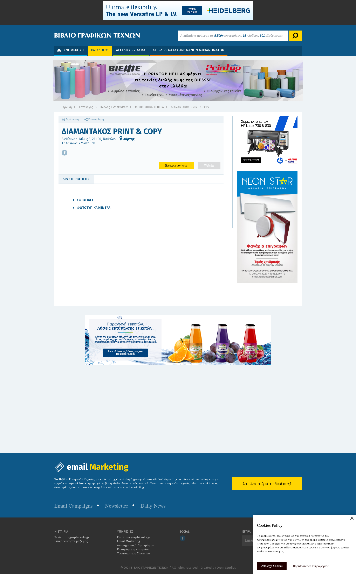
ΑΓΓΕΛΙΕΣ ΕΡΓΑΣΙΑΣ (131, 50)
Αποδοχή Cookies (271, 566)
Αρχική (67, 107)
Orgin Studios (226, 567)
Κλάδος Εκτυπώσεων (114, 107)
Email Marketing (128, 541)
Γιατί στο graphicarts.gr (133, 537)
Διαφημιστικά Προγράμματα (137, 545)
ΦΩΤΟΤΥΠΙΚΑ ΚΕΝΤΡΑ (149, 107)
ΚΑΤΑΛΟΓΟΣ (100, 50)
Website (209, 165)
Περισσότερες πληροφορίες (311, 566)
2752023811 (87, 143)
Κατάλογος (86, 107)
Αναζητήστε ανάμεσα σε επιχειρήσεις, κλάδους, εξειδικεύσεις (231, 35)
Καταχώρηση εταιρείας (133, 549)
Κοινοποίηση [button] (96, 119)
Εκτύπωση (72, 119)
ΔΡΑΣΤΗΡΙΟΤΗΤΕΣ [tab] (76, 179)
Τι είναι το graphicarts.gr (71, 537)
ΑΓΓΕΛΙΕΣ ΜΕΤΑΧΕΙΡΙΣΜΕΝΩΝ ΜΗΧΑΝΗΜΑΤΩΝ (188, 50)
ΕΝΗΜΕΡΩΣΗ (74, 50)
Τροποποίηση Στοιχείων (133, 553)
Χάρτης (128, 139)
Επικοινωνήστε (176, 165)
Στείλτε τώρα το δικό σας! (267, 483)
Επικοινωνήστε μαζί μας (71, 541)
